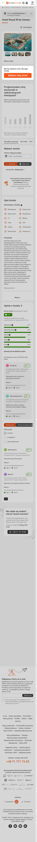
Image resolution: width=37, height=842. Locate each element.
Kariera (24, 718)
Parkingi (25, 735)
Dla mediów (27, 716)
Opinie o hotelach (25, 728)
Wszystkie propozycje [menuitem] (11, 141)
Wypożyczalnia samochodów (17, 738)
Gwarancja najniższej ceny (23, 731)
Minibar (25, 218)
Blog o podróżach (8, 726)
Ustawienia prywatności (22, 750)
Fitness (10, 227)
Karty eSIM (23, 743)
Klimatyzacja (12, 209)
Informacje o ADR (11, 753)
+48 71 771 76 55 (17, 761)
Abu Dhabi (25, 7)
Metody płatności (11, 728)
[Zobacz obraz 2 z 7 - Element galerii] (14, 54)
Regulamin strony (11, 747)
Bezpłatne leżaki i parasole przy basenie (27, 214)
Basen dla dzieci (12, 231)
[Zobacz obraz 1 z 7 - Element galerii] (8, 54)
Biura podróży (8, 718)
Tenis (9, 222)
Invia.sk (18, 819)
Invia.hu (23, 819)
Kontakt (17, 718)
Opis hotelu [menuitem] (23, 141)
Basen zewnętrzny (27, 209)
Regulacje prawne (25, 753)
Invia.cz (12, 819)
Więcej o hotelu (8, 61)
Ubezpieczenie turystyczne (13, 740)
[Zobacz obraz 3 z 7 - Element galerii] (21, 54)
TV (9, 218)
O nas (5, 716)
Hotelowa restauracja (27, 231)
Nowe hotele (8, 731)
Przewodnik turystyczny (24, 726)
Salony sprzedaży (15, 716)
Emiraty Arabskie (16, 7)
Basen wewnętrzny (12, 214)
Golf (24, 222)
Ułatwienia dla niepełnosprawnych (27, 227)
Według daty (10, 425)
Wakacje (7, 7)
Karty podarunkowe (13, 735)
